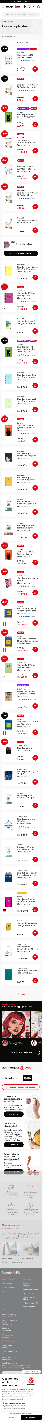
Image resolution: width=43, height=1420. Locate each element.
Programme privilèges (27, 1285)
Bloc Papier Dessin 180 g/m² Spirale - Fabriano (27, 723)
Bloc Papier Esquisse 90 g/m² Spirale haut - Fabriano (27, 640)
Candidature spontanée (7, 1347)
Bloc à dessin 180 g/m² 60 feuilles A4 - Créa (27, 86)
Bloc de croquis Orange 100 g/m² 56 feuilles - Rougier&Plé (27, 478)
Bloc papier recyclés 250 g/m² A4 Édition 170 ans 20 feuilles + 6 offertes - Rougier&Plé (27, 322)
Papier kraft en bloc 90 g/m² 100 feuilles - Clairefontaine (27, 692)
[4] (27, 61)
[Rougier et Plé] (11, 1272)
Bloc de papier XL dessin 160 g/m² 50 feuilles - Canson (26, 348)
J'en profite (13, 1145)
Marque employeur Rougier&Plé (9, 1358)
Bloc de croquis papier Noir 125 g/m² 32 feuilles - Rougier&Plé (26, 454)
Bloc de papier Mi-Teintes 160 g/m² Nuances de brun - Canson (25, 527)
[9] (29, 700)
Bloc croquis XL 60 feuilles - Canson (25, 553)
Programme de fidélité (29, 1298)
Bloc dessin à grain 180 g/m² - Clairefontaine (26, 820)
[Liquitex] (11, 1078)
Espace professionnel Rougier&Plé (7, 1336)
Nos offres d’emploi (9, 1363)
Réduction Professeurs (6, 1329)
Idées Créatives (29, 1307)
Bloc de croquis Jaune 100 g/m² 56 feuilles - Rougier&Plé (27, 268)
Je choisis (13, 1114)
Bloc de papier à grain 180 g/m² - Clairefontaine (27, 772)
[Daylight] (30, 1078)
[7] (27, 700)
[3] (25, 61)
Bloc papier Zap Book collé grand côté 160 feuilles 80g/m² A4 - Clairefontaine (27, 924)
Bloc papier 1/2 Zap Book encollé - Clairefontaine (26, 666)
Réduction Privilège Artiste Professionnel (9, 1322)
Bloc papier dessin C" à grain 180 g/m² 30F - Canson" (27, 502)
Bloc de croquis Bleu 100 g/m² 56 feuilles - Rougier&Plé (27, 376)
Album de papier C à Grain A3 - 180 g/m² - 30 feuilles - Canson (27, 796)
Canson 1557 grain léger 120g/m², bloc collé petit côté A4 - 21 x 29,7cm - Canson (27, 848)
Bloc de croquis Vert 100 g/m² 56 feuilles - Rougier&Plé (27, 400)
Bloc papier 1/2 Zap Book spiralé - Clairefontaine (26, 294)
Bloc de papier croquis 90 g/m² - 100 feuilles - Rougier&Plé (27, 141)
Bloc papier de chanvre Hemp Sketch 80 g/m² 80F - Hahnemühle (27, 948)
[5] (29, 61)
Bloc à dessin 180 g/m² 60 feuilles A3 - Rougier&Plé (27, 221)
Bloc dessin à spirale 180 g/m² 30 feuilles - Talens (27, 900)
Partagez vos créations (21, 1052)
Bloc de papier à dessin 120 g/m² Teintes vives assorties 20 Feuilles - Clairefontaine (27, 749)
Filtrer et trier (22, 42)
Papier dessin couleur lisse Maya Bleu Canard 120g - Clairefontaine (27, 972)
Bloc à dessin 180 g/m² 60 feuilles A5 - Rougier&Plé (27, 194)
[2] (23, 61)
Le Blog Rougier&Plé (30, 1303)
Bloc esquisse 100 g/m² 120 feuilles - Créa (25, 168)
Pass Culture (28, 1293)
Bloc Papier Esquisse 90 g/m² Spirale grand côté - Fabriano (27, 609)
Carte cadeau (7, 1284)
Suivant (25, 994)
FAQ (3, 1291)
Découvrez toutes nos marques (20, 1087)
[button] (24, 7)
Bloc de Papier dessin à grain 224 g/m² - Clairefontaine (27, 874)
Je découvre (13, 1172)
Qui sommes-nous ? (9, 1352)
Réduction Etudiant (30, 1289)
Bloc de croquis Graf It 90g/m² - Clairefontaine (27, 579)
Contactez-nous (8, 1287)
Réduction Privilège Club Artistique (9, 1315)
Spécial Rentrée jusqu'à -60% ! (20, 1)
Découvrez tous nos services (15, 1262)
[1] (21, 61)
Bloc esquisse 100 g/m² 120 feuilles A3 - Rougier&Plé (27, 56)
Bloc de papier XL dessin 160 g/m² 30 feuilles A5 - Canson (26, 116)
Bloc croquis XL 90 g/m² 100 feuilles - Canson (25, 426)
